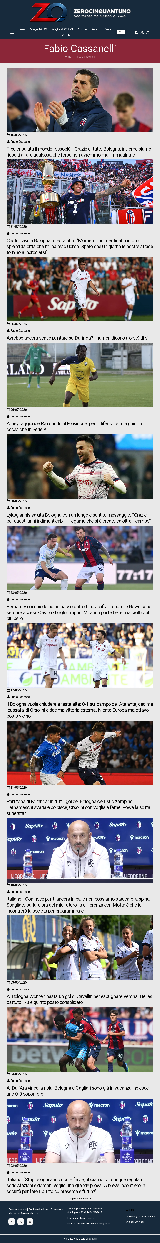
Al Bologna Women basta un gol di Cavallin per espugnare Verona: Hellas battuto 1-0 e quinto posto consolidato (79, 999)
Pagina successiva (78, 1198)
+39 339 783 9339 (135, 1222)
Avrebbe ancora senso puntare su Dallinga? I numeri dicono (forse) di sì (77, 338)
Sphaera (93, 1238)
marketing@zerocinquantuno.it (141, 1216)
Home (68, 56)
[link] (80, 13)
